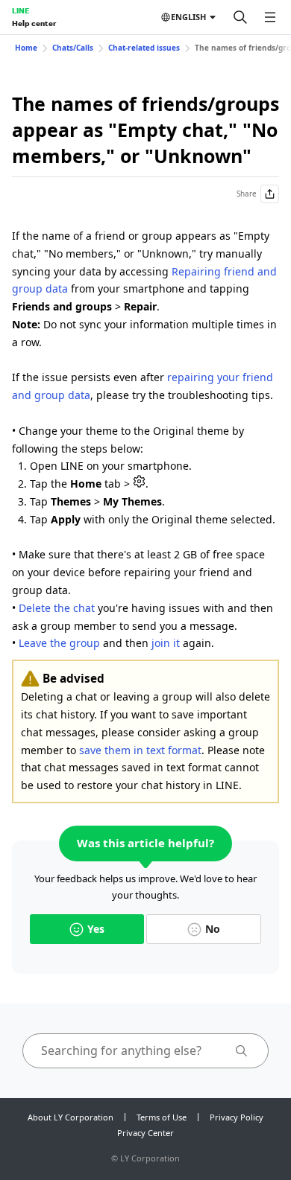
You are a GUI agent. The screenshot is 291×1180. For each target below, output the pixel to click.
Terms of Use (162, 1117)
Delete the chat (57, 608)
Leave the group (59, 643)
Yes (95, 929)
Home (26, 47)
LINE (20, 10)
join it (165, 643)
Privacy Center (145, 1132)
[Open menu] (270, 17)
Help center (34, 23)
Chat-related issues (144, 47)
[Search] (240, 17)
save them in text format (140, 750)
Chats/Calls (72, 47)
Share (247, 193)
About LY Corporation (70, 1117)
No (212, 929)
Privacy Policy (236, 1117)
